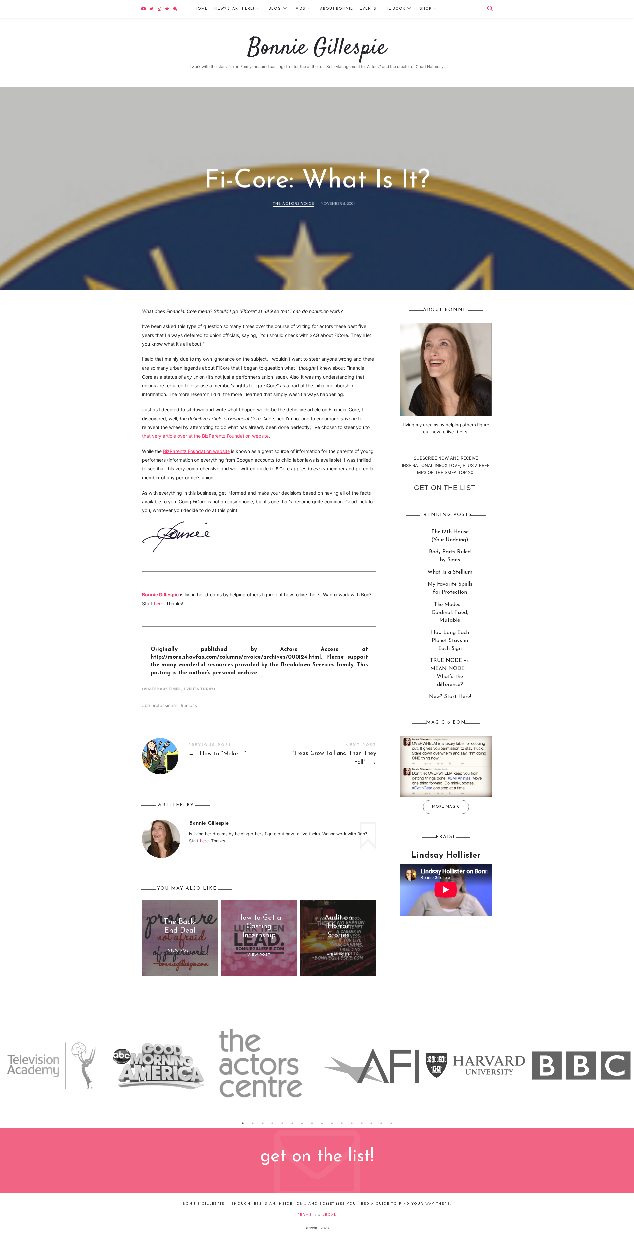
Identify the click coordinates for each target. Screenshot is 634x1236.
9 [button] (322, 1123)
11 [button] (341, 1123)
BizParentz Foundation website (196, 451)
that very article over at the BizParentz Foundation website (205, 436)
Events (368, 9)
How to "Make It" (200, 756)
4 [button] (272, 1123)
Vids (300, 9)
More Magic (446, 807)
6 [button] (292, 1123)
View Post (180, 950)
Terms (305, 1215)
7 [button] (302, 1123)
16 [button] (391, 1123)
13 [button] (361, 1123)
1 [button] (242, 1123)
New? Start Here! (234, 9)
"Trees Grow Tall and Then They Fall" (317, 755)
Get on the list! (445, 487)
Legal (329, 1215)
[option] (53, 1065)
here (158, 603)
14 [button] (371, 1123)
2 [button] (252, 1123)
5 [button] (282, 1123)
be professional (161, 705)
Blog (275, 9)
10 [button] (332, 1123)
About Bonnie (336, 9)
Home (201, 9)
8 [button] (312, 1123)
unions (190, 705)
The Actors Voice (293, 204)
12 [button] (351, 1123)
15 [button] (381, 1123)
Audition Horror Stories (338, 926)
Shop (425, 9)
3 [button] (262, 1123)
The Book (394, 9)
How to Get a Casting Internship (259, 926)
